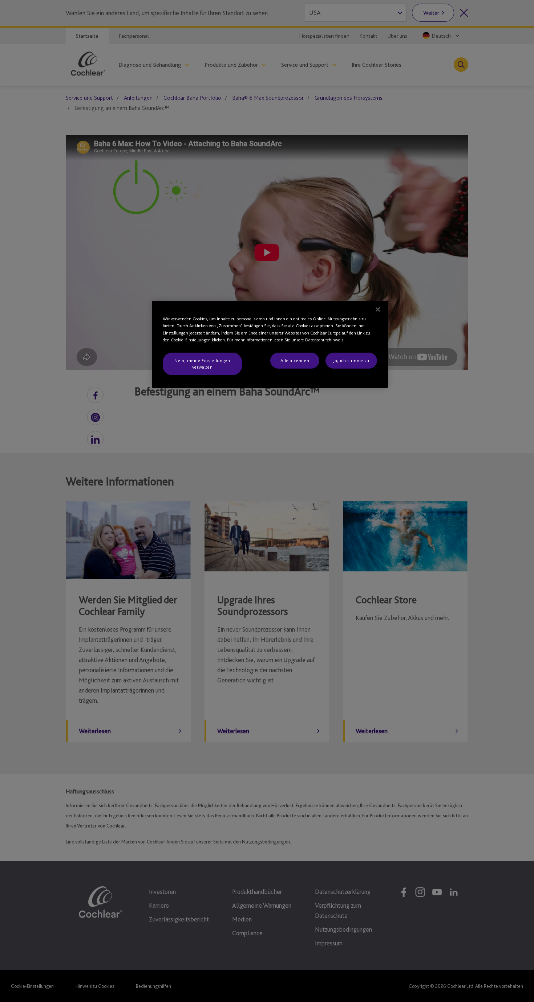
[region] (270, 344)
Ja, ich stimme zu (351, 360)
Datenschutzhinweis (324, 339)
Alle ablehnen (294, 360)
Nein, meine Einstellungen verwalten (202, 364)
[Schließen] (378, 309)
